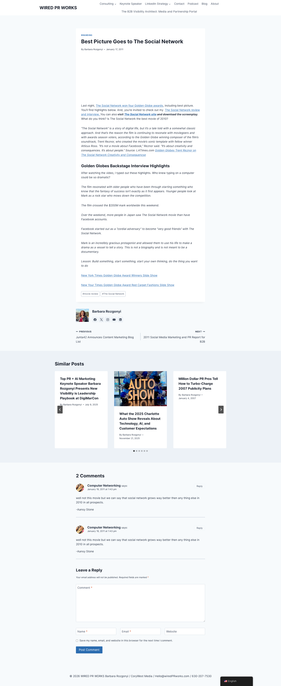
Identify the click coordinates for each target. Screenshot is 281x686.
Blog (204, 3)
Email (126, 631)
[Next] (221, 409)
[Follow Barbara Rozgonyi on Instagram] (107, 319)
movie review (90, 293)
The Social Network (113, 293)
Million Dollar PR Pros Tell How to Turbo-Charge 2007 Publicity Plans (198, 383)
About (215, 3)
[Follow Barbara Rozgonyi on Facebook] (95, 319)
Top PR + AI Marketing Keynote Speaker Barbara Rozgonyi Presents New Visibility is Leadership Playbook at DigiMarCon (80, 388)
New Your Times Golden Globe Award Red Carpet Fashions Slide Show (127, 285)
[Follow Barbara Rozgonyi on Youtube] (114, 319)
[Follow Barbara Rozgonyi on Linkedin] (120, 319)
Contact (179, 3)
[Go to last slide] (60, 409)
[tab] (134, 451)
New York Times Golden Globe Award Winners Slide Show (119, 275)
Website (171, 631)
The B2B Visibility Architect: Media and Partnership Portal (159, 11)
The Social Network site (140, 114)
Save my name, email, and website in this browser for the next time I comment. (126, 640)
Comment (84, 587)
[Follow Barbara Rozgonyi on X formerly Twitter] (101, 319)
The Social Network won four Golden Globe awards (129, 105)
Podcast (193, 3)
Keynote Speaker (131, 3)
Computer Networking (104, 485)
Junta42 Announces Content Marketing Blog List (105, 336)
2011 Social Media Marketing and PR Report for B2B (174, 336)
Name (82, 631)
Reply (200, 486)
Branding (86, 35)
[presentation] (140, 388)
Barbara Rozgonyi (93, 49)
